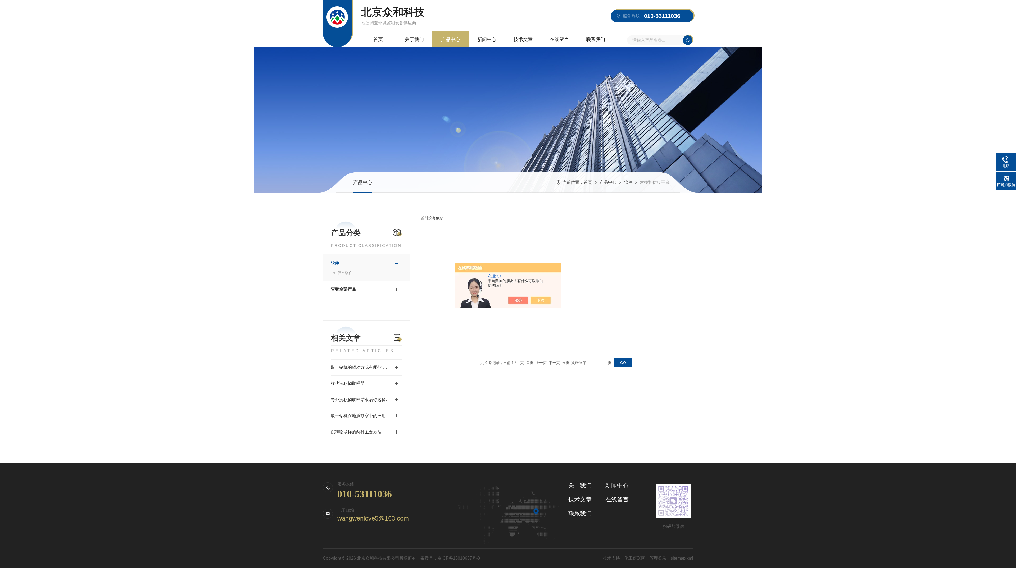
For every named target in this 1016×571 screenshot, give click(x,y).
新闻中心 (486, 39)
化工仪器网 (634, 558)
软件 (628, 182)
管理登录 (658, 558)
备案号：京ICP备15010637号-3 (450, 558)
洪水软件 (345, 273)
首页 (378, 39)
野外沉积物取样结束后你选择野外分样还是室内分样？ (366, 399)
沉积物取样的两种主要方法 (356, 432)
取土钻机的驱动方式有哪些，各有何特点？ (366, 367)
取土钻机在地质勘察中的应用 (358, 415)
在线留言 (559, 39)
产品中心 (450, 39)
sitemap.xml (682, 558)
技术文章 (523, 39)
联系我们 (595, 39)
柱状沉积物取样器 (348, 383)
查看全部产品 (343, 289)
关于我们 (414, 39)
